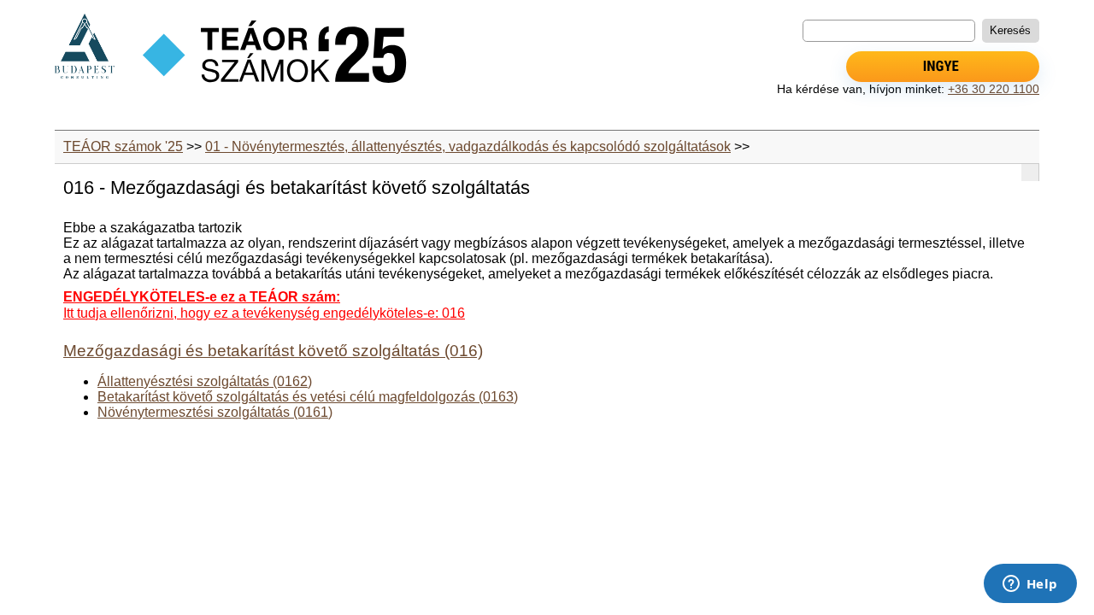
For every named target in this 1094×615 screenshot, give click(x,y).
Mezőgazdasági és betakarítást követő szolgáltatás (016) (273, 351)
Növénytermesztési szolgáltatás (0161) (214, 412)
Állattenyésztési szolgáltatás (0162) (204, 381)
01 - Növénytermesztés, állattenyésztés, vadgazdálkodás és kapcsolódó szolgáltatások (468, 146)
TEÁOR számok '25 (123, 146)
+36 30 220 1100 (993, 89)
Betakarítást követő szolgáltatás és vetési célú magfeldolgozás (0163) (307, 397)
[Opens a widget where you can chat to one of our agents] (1030, 585)
